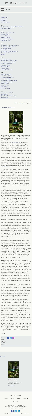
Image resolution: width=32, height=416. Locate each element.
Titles (18, 399)
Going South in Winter (6, 28)
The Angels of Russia (6, 48)
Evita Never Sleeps (5, 65)
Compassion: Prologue (6, 37)
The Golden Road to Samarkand (8, 62)
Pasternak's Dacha (5, 36)
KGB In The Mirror (5, 66)
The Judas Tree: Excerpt (6, 53)
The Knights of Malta (6, 59)
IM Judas (3, 54)
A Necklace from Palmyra (7, 82)
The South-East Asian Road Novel (9, 80)
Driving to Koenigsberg (6, 63)
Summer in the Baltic (6, 79)
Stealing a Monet (5, 83)
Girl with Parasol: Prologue (7, 77)
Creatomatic (26, 413)
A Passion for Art (5, 68)
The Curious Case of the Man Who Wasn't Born (12, 27)
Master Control (4, 97)
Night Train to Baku (5, 40)
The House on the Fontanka (7, 39)
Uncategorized (21, 103)
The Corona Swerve (5, 22)
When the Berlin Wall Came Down (9, 96)
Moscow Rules (4, 94)
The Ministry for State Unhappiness (9, 51)
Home (15, 103)
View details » (11, 386)
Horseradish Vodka (5, 88)
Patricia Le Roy (16, 2)
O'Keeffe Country (5, 34)
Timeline (25, 399)
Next (17, 368)
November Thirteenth (6, 74)
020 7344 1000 (12, 408)
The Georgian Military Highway (8, 46)
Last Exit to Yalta (5, 85)
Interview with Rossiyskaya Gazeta (9, 60)
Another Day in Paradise (6, 70)
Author (12, 399)
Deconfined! (3, 20)
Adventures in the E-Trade (7, 93)
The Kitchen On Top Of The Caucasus (10, 45)
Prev (14, 368)
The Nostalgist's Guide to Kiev (8, 33)
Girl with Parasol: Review (7, 76)
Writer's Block (4, 86)
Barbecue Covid (4, 17)
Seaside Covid (4, 19)
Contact (16, 401)
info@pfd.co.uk (22, 408)
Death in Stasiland (5, 50)
